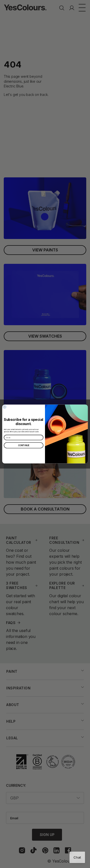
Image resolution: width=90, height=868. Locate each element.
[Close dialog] (4, 406)
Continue (24, 445)
